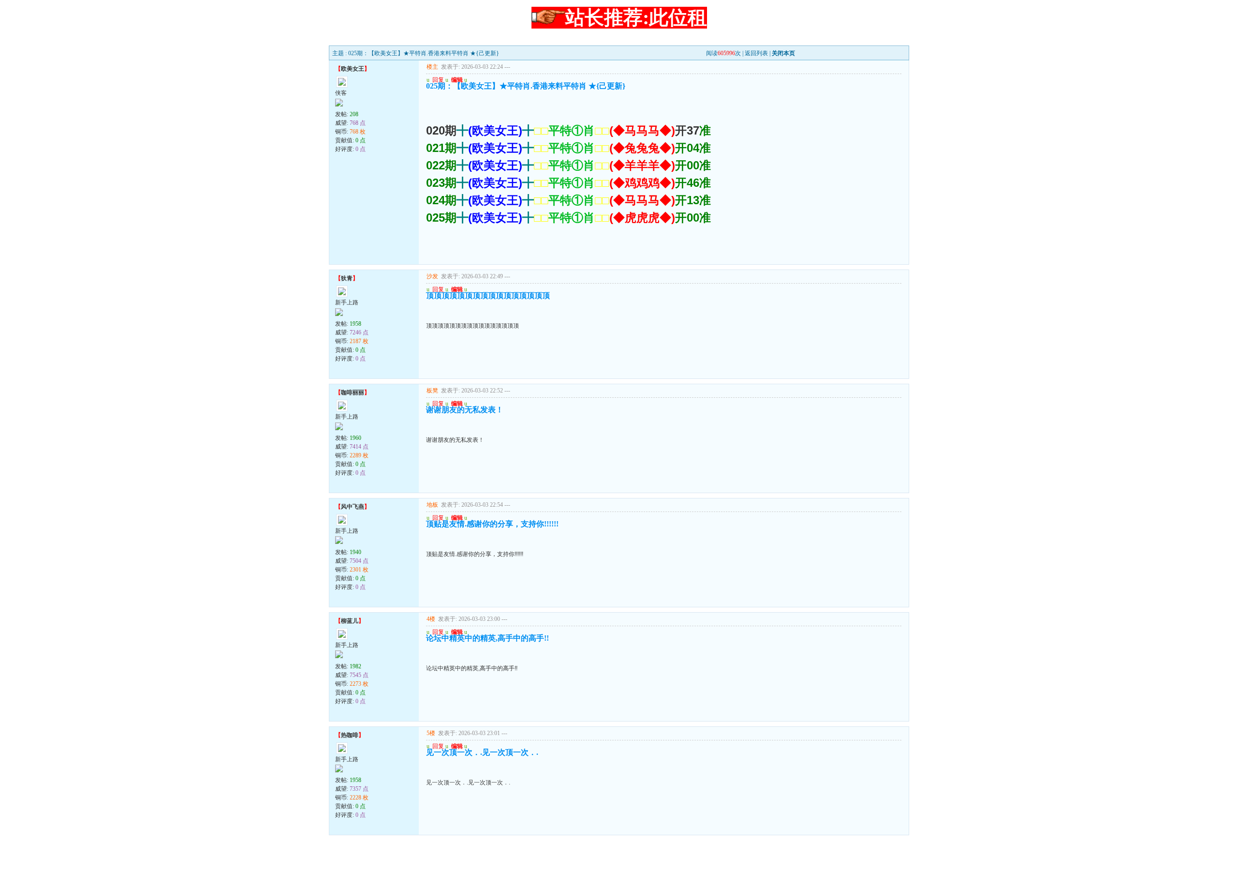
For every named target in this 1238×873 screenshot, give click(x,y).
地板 (432, 504)
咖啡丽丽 (352, 392)
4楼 (431, 619)
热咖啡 (349, 735)
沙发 (432, 276)
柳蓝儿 (349, 620)
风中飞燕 (352, 506)
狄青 (347, 278)
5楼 (431, 733)
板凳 (432, 390)
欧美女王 (352, 68)
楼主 (432, 66)
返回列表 (756, 53)
